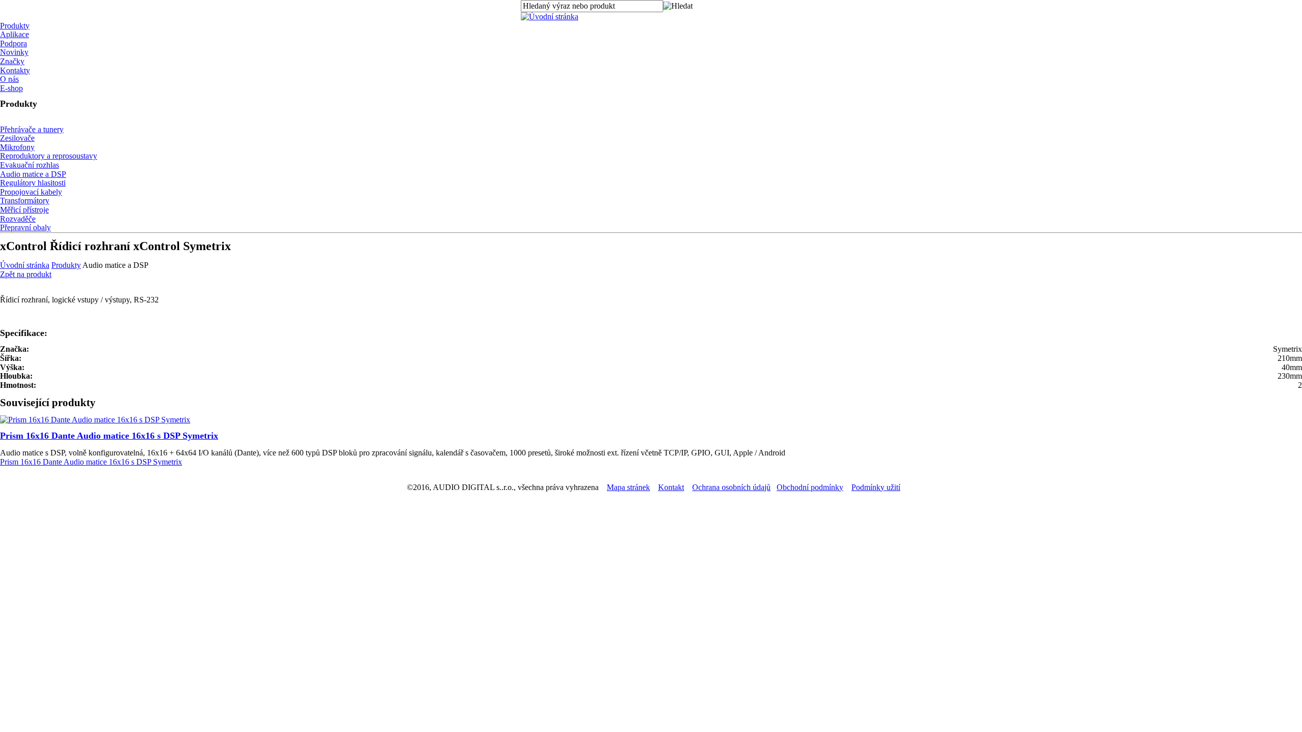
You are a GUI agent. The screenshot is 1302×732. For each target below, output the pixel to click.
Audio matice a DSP (33, 174)
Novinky (14, 52)
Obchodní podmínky (810, 487)
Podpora (13, 43)
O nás (9, 79)
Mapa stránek (628, 487)
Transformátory (24, 200)
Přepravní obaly (25, 227)
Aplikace (14, 34)
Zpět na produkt (25, 274)
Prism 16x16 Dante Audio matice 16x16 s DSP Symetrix (109, 436)
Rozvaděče (18, 219)
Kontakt (671, 487)
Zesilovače (17, 138)
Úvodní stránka (24, 265)
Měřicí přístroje (24, 209)
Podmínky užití (875, 487)
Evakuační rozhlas (29, 165)
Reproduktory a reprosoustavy (48, 155)
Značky (12, 61)
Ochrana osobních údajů (731, 487)
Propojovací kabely (31, 192)
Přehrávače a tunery (32, 129)
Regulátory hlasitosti (33, 182)
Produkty (14, 25)
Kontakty (15, 70)
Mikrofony (17, 147)
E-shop (11, 88)
